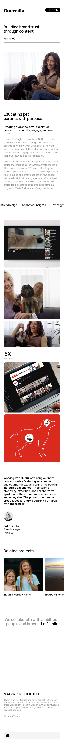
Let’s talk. (49, 624)
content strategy (28, 161)
